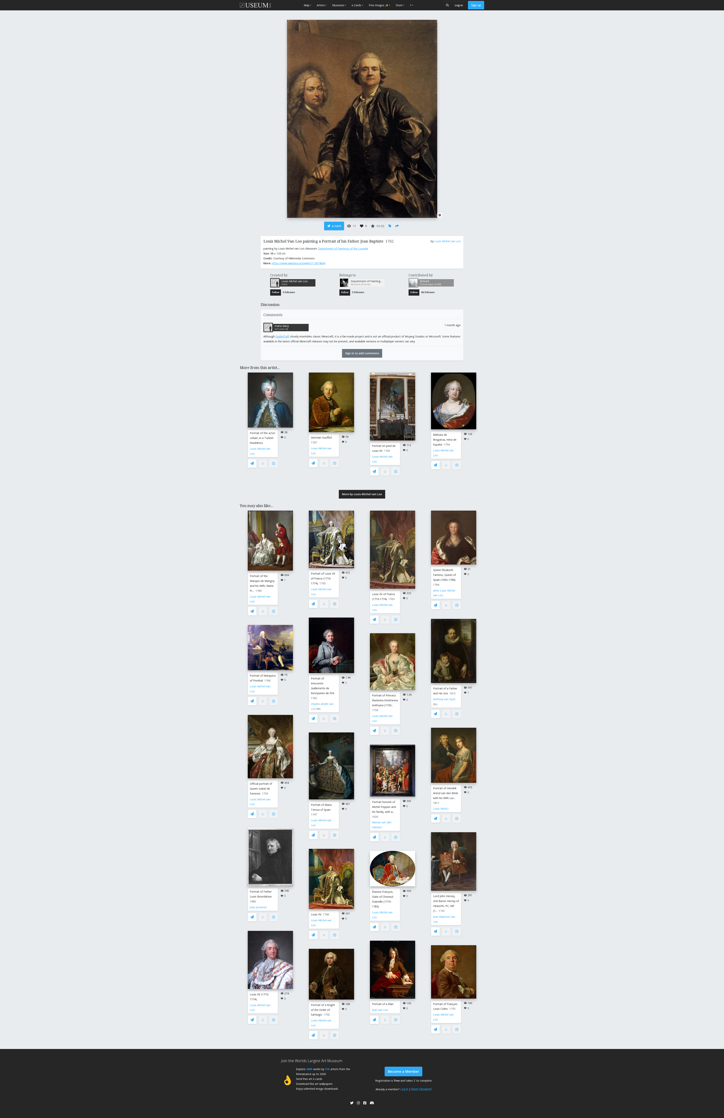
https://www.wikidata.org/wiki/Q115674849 (298, 263)
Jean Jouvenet (258, 907)
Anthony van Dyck (444, 699)
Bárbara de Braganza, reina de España (444, 439)
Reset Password (421, 1089)
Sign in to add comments (362, 353)
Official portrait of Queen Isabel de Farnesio (261, 788)
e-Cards (356, 5)
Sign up (476, 5)
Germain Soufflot (321, 437)
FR (318, 709)
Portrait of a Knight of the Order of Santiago (323, 1010)
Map (306, 5)
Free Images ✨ (378, 5)
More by (362, 494)
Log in (459, 5)
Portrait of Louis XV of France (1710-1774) (323, 578)
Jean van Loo (380, 1010)
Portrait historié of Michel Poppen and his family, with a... (384, 807)
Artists (321, 5)
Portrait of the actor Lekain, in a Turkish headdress (262, 438)
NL (435, 704)
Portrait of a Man (382, 1004)
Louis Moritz (441, 808)
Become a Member (403, 1071)
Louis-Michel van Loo (447, 241)
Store (399, 5)
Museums (338, 5)
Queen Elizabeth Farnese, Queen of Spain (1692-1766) (444, 575)
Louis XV (316, 914)
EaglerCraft (282, 336)
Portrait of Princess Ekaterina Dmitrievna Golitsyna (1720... (385, 700)
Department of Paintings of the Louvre (342, 248)
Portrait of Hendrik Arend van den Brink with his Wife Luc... (445, 793)
